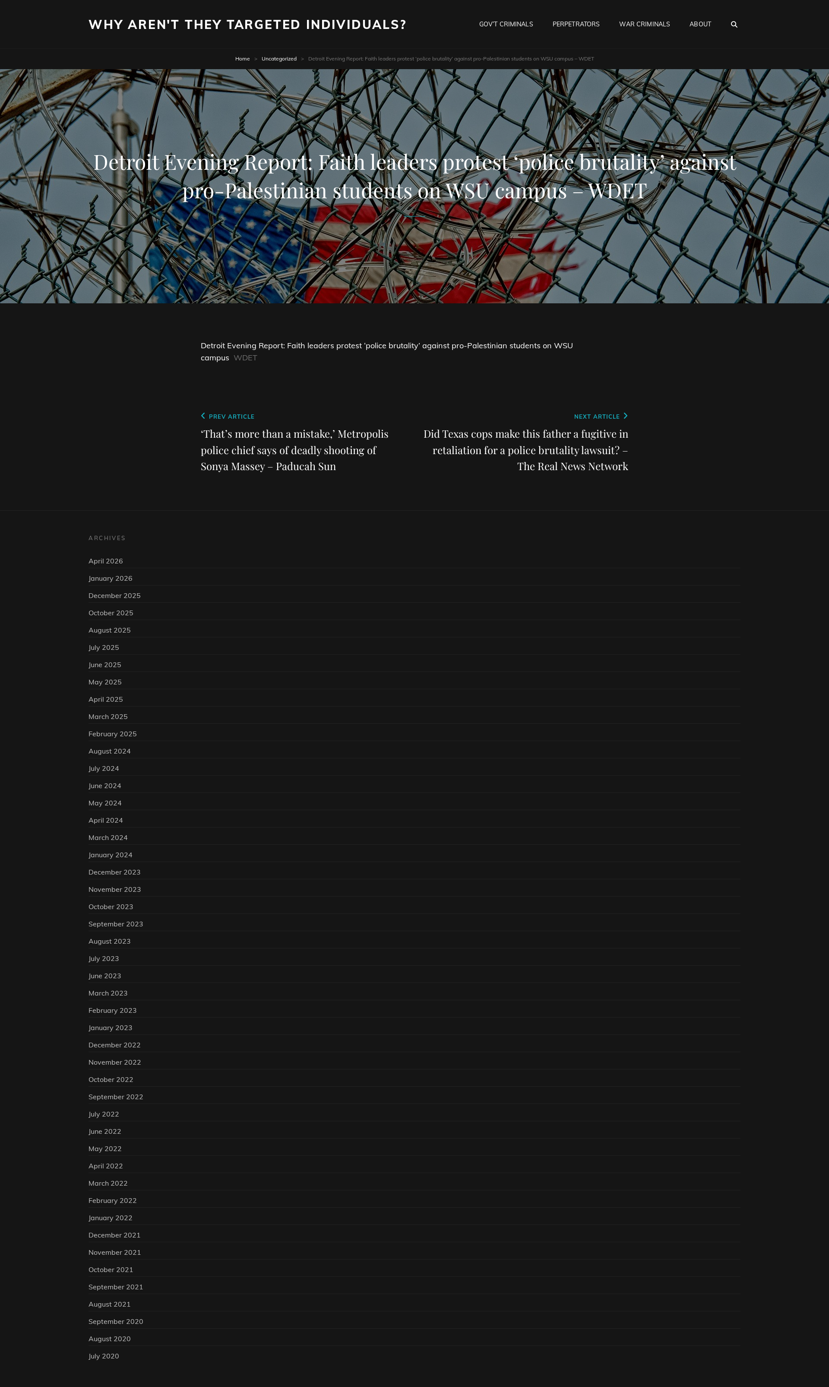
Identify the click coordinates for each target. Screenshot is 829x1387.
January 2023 (111, 1027)
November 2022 (115, 1062)
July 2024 (104, 768)
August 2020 (110, 1338)
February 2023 (113, 1010)
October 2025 (111, 612)
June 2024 (105, 785)
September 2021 (116, 1286)
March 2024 (108, 837)
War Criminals (644, 24)
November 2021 (115, 1252)
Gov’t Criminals (506, 24)
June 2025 (105, 664)
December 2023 (115, 872)
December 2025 (115, 595)
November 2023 (115, 889)
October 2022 (111, 1079)
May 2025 (105, 682)
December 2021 (115, 1235)
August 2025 (110, 630)
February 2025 (113, 733)
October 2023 (111, 906)
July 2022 (104, 1114)
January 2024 (111, 854)
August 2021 (110, 1304)
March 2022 (108, 1183)
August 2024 (110, 751)
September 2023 (116, 923)
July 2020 (104, 1356)
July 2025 (104, 647)
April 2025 (106, 699)
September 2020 (116, 1321)
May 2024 (105, 802)
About (700, 24)
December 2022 (115, 1044)
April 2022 (106, 1165)
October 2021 (111, 1269)
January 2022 (111, 1217)
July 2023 (104, 958)
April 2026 (106, 561)
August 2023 (110, 941)
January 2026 (111, 578)
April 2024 (106, 820)
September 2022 (116, 1096)
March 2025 (108, 716)
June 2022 (105, 1131)
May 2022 (105, 1148)
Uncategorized (279, 58)
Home (242, 58)
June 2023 (105, 975)
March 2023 (108, 993)
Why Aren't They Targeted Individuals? (248, 24)
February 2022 (113, 1200)
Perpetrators (576, 24)
